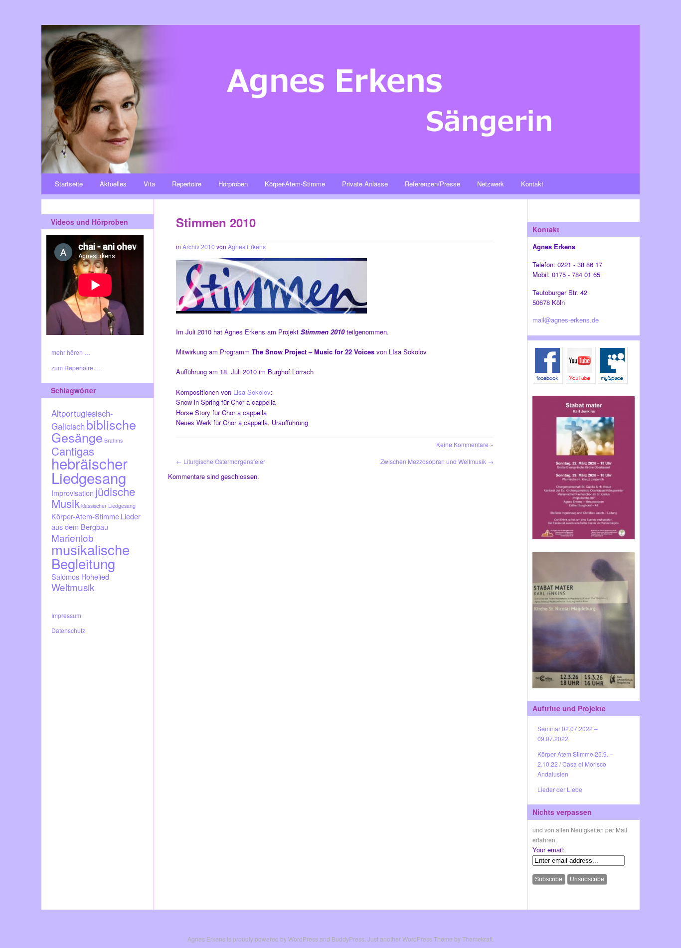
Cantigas (72, 451)
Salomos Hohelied (80, 576)
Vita (149, 183)
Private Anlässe (365, 183)
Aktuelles (113, 183)
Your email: (548, 849)
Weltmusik (72, 587)
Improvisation (72, 492)
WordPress (303, 939)
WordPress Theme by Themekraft (447, 939)
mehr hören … (70, 352)
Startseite (69, 183)
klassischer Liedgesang (108, 505)
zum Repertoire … (76, 367)
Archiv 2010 (198, 246)
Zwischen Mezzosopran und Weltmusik (437, 461)
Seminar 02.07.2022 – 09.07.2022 (567, 733)
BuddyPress (348, 939)
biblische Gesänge (93, 430)
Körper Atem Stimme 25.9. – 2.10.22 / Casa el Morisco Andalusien (575, 764)
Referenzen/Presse (432, 183)
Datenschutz (68, 630)
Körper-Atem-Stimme (295, 183)
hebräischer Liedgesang (89, 470)
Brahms (113, 440)
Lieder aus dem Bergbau (96, 521)
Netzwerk (490, 183)
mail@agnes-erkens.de (565, 319)
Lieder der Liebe (559, 789)
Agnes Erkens (247, 246)
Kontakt (532, 183)
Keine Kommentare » (465, 444)
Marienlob (72, 537)
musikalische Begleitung (90, 556)
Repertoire (186, 183)
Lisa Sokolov (252, 392)
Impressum (66, 615)
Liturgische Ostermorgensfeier (220, 461)
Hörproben (233, 183)
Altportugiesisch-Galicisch (82, 419)
